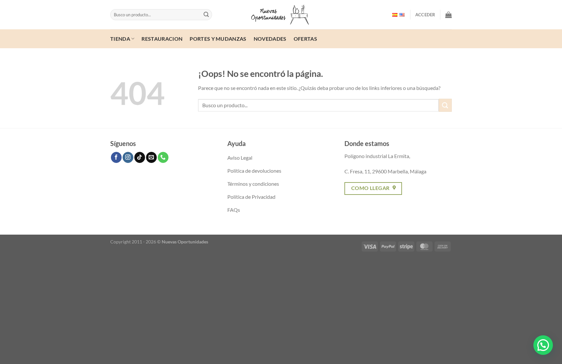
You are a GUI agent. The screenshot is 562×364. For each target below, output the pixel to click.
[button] (543, 345)
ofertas (305, 39)
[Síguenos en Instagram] (128, 157)
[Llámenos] (163, 157)
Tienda (120, 39)
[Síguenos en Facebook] (116, 157)
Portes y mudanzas (218, 39)
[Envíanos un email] (151, 157)
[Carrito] (448, 14)
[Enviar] (206, 14)
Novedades (270, 39)
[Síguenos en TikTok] (139, 157)
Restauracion (161, 39)
